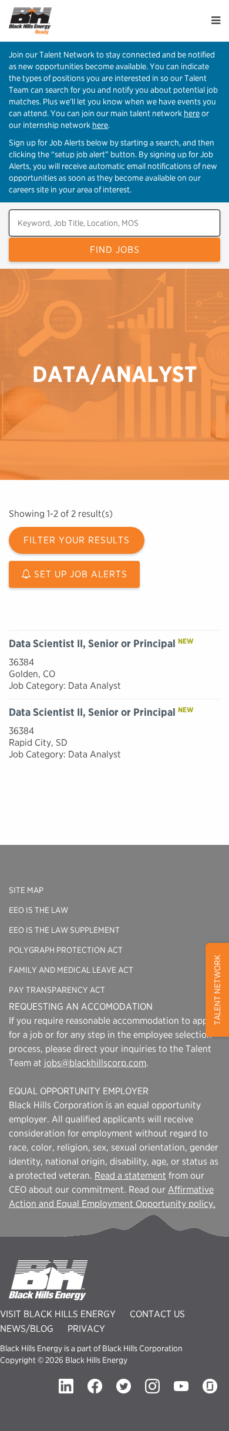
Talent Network (217, 990)
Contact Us (157, 1314)
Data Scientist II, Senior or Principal (92, 643)
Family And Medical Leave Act (71, 970)
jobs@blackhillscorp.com (95, 1062)
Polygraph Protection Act (66, 950)
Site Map (26, 890)
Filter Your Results (76, 540)
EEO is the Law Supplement (64, 930)
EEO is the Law (38, 910)
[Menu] (215, 20)
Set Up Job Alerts (79, 574)
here (192, 113)
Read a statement (130, 1175)
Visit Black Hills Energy (58, 1314)
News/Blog (26, 1328)
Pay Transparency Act (57, 989)
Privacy (86, 1328)
